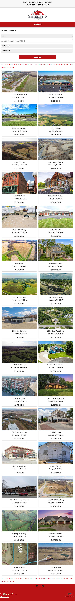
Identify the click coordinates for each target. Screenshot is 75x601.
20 (44, 64)
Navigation (37, 24)
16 (33, 64)
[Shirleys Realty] (37, 15)
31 (5, 67)
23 (51, 64)
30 (2, 67)
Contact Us (45, 5)
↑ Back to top (4, 597)
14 (28, 64)
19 (41, 64)
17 (36, 64)
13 (26, 64)
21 (46, 64)
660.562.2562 (30, 5)
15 (31, 64)
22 (49, 64)
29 (67, 64)
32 (8, 67)
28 (64, 64)
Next (71, 64)
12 (23, 64)
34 (13, 67)
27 (62, 64)
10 (18, 64)
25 (56, 64)
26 (59, 64)
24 (54, 64)
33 (10, 67)
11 (21, 64)
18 (39, 64)
